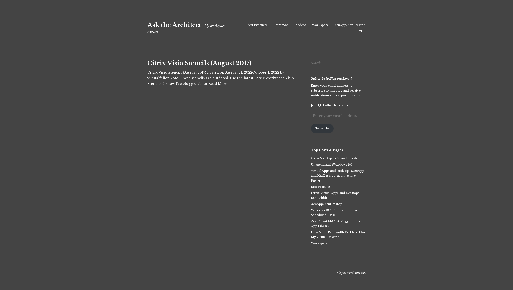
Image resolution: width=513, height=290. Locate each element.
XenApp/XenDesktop (350, 25)
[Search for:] (330, 63)
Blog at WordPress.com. (351, 273)
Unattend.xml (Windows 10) (331, 164)
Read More (217, 84)
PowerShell (281, 25)
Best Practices (257, 25)
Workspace (320, 25)
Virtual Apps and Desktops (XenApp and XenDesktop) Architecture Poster (337, 176)
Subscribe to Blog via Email (331, 78)
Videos (301, 25)
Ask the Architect (174, 25)
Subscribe (322, 128)
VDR (362, 31)
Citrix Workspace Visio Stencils (334, 158)
